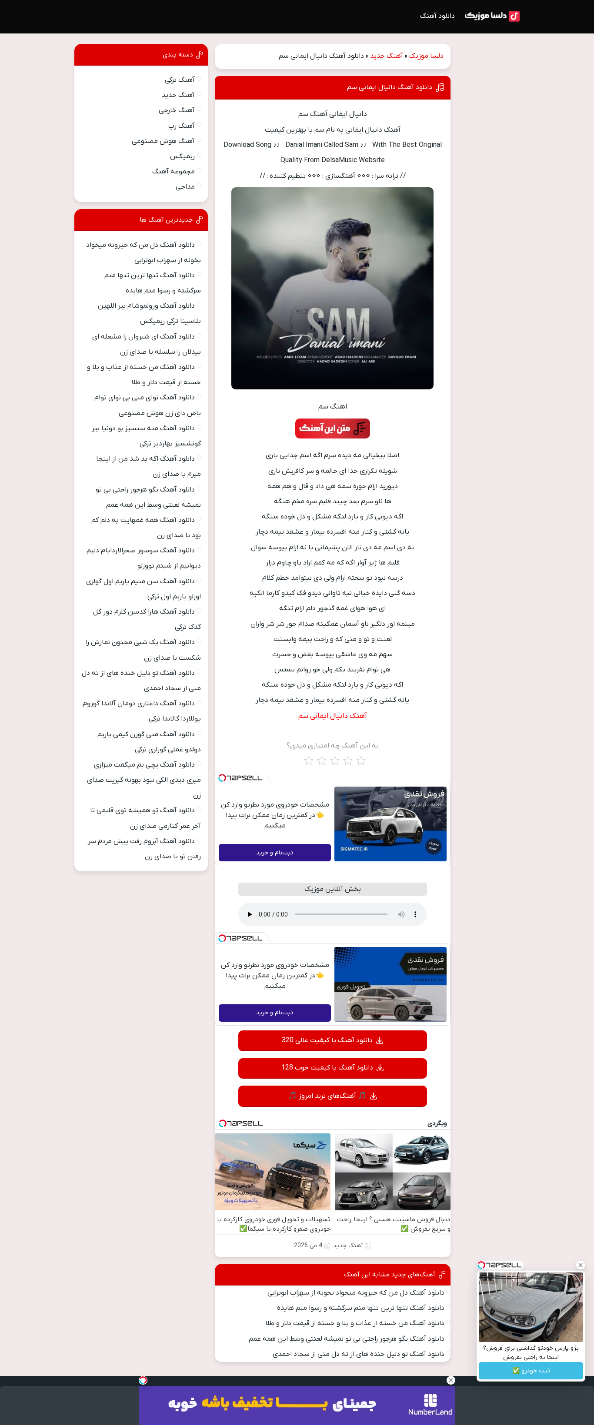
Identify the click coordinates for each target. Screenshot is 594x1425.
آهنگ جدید (386, 56)
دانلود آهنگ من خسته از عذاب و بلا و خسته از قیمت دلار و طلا (354, 1323)
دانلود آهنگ (437, 16)
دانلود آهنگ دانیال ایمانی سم (389, 87)
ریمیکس (182, 156)
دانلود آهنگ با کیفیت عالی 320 (327, 1040)
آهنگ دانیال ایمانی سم (332, 716)
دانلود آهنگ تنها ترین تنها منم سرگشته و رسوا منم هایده (360, 1308)
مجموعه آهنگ (173, 171)
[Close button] (580, 1265)
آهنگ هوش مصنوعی (163, 141)
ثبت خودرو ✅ (531, 1371)
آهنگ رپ (181, 126)
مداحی (185, 187)
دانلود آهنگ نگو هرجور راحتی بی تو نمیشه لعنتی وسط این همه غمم (346, 1339)
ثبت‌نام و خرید (275, 853)
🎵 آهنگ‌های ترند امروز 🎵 (327, 1096)
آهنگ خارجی (177, 110)
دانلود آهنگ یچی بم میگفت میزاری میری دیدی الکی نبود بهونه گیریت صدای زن (144, 780)
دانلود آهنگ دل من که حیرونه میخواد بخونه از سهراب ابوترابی (355, 1293)
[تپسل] (222, 778)
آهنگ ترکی (180, 80)
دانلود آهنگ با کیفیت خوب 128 (327, 1067)
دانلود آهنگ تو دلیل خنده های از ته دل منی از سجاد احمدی (358, 1354)
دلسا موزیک (426, 56)
